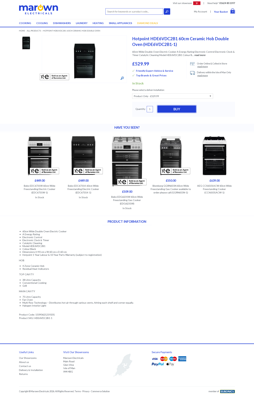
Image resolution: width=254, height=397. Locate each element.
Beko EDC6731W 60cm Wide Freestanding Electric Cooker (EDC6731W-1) (39, 189)
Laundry (81, 23)
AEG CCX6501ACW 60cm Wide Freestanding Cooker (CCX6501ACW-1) (214, 189)
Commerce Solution (100, 391)
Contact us (25, 366)
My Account (200, 11)
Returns (23, 373)
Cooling (42, 23)
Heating (98, 23)
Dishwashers (62, 23)
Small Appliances (120, 23)
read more (199, 55)
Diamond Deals (147, 23)
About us (24, 362)
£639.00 (214, 180)
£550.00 (171, 180)
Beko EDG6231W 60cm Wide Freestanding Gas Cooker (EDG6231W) (127, 200)
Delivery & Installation (31, 370)
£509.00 (127, 191)
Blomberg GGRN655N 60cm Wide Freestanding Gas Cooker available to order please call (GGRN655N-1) (171, 189)
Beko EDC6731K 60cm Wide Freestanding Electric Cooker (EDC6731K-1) (83, 189)
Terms (77, 391)
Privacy (85, 391)
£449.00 (40, 180)
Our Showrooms (28, 357)
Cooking (25, 23)
